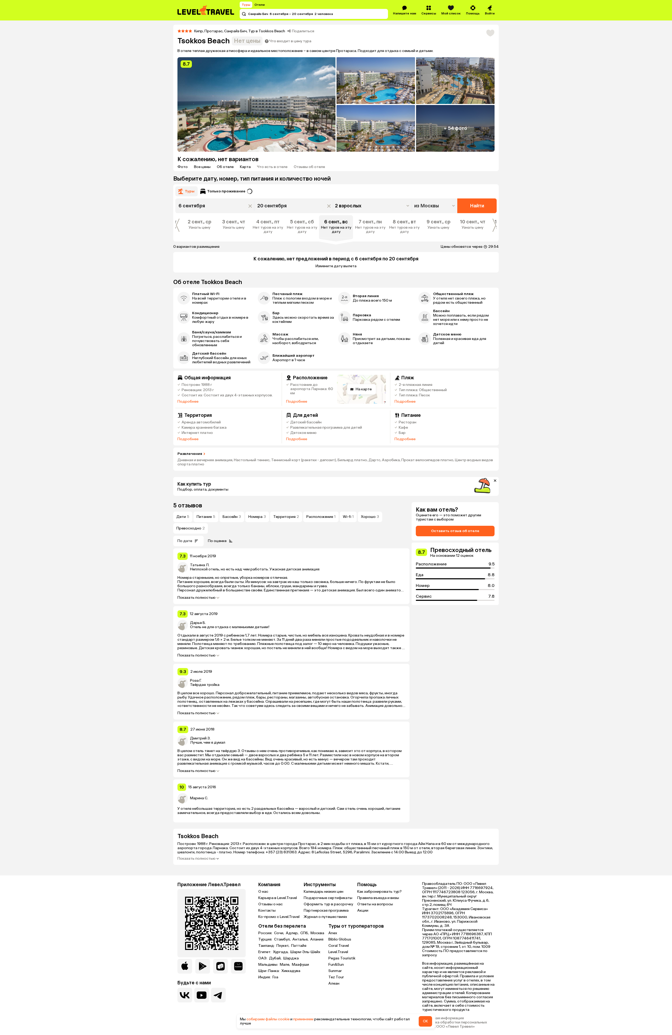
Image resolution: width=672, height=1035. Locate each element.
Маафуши (300, 965)
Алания (316, 939)
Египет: (265, 952)
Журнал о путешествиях (325, 917)
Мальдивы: (268, 965)
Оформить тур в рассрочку (328, 904)
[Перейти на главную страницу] (206, 10)
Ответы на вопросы (375, 904)
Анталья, (300, 939)
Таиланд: (266, 946)
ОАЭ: (263, 958)
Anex (332, 933)
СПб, (304, 933)
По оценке (217, 541)
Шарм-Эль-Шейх (305, 952)
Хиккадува (290, 971)
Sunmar (335, 971)
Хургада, (281, 952)
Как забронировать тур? (379, 891)
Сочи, (279, 933)
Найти (477, 206)
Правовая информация (443, 1018)
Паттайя (298, 946)
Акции (362, 910)
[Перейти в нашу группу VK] (184, 995)
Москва (317, 933)
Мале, (285, 965)
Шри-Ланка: (269, 971)
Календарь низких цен (323, 891)
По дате (184, 541)
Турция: (265, 939)
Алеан (333, 983)
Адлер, (292, 933)
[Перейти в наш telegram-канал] (218, 995)
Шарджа (291, 958)
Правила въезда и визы (378, 898)
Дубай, (275, 958)
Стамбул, (282, 939)
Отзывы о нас (270, 904)
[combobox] (435, 206)
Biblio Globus (339, 939)
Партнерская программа (326, 910)
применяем (303, 1019)
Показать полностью (196, 598)
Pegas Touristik (341, 958)
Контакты (267, 910)
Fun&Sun (336, 964)
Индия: (264, 977)
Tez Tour (336, 977)
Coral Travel (338, 945)
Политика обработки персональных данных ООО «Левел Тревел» (454, 1024)
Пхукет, (283, 946)
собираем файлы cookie (268, 1019)
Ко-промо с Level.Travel (279, 917)
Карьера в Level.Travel (277, 898)
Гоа (275, 977)
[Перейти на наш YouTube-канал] (201, 995)
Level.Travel (338, 952)
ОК (425, 1021)
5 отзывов (187, 505)
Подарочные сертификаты (328, 898)
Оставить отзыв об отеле (455, 531)
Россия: (265, 933)
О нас (263, 891)
